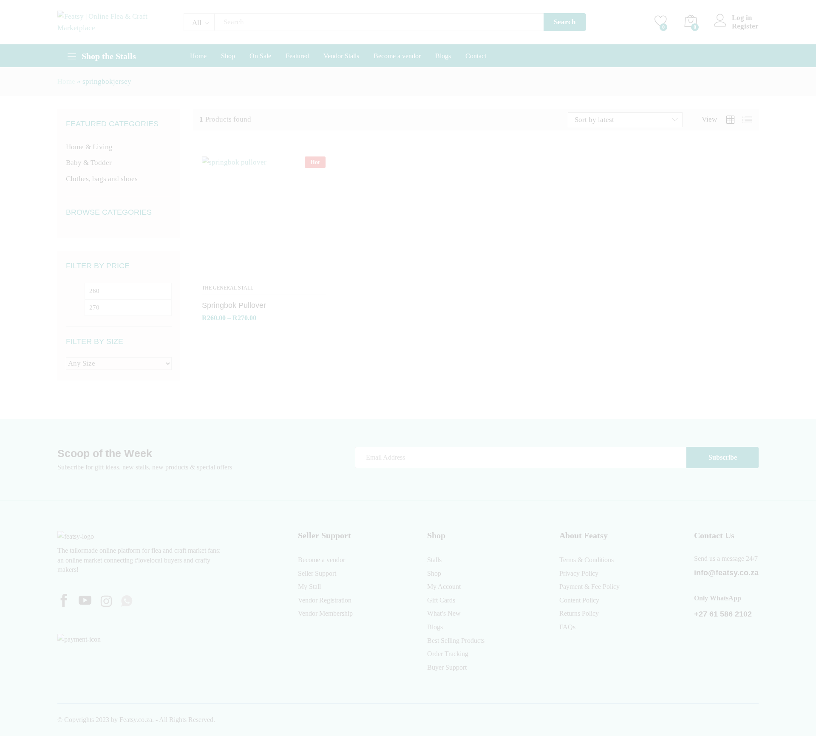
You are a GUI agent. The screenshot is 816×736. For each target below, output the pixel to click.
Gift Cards (441, 600)
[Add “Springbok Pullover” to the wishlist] (264, 274)
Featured (297, 56)
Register (745, 26)
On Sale (260, 56)
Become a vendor (397, 56)
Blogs (443, 56)
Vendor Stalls (341, 56)
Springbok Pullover (234, 305)
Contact (475, 56)
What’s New (444, 613)
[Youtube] (85, 601)
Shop (228, 56)
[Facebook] (63, 601)
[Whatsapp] (126, 601)
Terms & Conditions (586, 559)
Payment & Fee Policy (589, 586)
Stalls (434, 559)
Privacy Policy (578, 573)
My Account (444, 586)
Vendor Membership (325, 613)
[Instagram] (106, 602)
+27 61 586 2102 (723, 614)
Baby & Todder (89, 163)
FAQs (567, 627)
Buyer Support (447, 667)
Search (564, 22)
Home (198, 56)
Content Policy (579, 600)
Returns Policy (579, 613)
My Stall (309, 586)
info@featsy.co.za (726, 572)
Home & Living (89, 147)
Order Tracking (447, 653)
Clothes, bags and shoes (102, 179)
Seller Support (317, 573)
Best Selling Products (455, 640)
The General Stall (227, 288)
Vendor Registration (324, 600)
